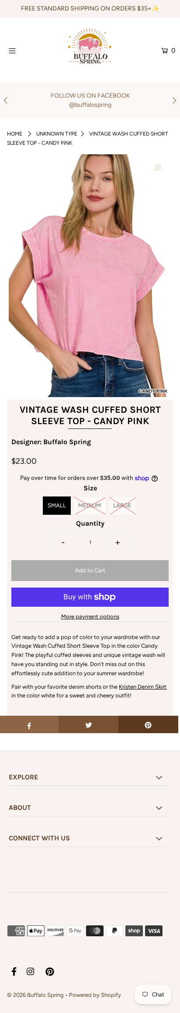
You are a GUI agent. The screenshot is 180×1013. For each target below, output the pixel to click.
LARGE (122, 505)
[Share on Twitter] (88, 724)
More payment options (90, 616)
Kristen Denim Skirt (142, 686)
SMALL (57, 505)
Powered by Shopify (95, 995)
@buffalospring (90, 105)
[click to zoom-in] (157, 168)
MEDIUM (89, 505)
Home (14, 134)
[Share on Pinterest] (148, 724)
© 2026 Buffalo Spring (36, 995)
